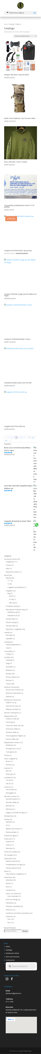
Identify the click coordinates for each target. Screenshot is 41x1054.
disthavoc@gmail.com (13, 993)
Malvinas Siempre (12, 709)
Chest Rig (9, 722)
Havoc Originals (9, 759)
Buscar (25, 931)
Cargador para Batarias (15, 587)
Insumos (7, 768)
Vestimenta (8, 877)
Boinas (8, 883)
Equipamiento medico (12, 742)
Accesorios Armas (10, 559)
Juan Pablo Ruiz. (25, 1051)
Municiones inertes (12, 572)
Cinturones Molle (12, 729)
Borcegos (9, 635)
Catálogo (11, 24)
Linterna (7, 787)
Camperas (9, 890)
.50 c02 (8, 780)
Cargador (9, 591)
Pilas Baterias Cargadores (15, 874)
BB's (7, 771)
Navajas (9, 674)
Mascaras (9, 848)
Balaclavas (9, 880)
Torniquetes (10, 752)
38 (33, 437)
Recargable (10, 793)
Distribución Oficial (10, 700)
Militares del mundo (13, 829)
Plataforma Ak (12, 612)
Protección (8, 839)
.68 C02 (8, 783)
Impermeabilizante (12, 645)
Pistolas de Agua (10, 835)
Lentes (8, 845)
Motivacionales (11, 832)
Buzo (8, 887)
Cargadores (10, 562)
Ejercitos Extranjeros (11, 713)
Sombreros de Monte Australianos (18, 913)
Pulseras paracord (12, 868)
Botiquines (9, 745)
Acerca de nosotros (13, 957)
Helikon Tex (10, 702)
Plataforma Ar (12, 615)
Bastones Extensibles (13, 693)
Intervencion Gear (12, 706)
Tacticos (9, 684)
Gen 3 (9, 922)
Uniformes (9, 916)
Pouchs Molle (10, 739)
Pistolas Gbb (10, 619)
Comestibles (8, 651)
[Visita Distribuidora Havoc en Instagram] (7, 979)
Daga (8, 663)
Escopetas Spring (12, 606)
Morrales (9, 806)
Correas (8, 565)
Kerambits (9, 667)
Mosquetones (9, 816)
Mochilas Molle (11, 802)
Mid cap (12, 603)
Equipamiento (9, 716)
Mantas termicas (12, 861)
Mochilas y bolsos (10, 796)
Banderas (9, 822)
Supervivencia (9, 858)
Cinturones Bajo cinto (13, 725)
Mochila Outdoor (12, 799)
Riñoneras (9, 809)
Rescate (8, 680)
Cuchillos (7, 657)
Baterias (9, 578)
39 (6, 441)
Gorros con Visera (12, 893)
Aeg (8, 593)
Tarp (7, 648)
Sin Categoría (9, 855)
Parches (7, 819)
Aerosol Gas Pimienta (13, 690)
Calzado (7, 632)
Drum (11, 596)
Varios (6, 871)
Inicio (6, 24)
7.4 (8, 584)
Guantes (9, 841)
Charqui (8, 654)
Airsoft (6, 575)
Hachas (6, 755)
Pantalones (10, 903)
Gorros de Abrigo (12, 899)
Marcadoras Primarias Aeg (15, 609)
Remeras (9, 765)
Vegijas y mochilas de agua (15, 812)
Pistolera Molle (11, 732)
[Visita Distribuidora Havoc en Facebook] (12, 979)
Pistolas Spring (11, 622)
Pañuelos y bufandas (13, 906)
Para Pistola (10, 789)
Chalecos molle (11, 719)
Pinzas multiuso (11, 677)
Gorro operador (13, 896)
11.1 (8, 581)
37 (30, 437)
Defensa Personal (10, 687)
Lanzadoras (8, 777)
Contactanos (10, 960)
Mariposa (9, 670)
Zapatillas (9, 638)
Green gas (9, 774)
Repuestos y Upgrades (14, 629)
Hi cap (11, 599)
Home (8, 946)
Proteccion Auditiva (11, 852)
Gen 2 (9, 919)
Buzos (8, 761)
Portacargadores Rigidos (14, 736)
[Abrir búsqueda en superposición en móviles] (21, 966)
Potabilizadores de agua (14, 864)
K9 (7, 825)
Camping (7, 642)
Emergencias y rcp (12, 748)
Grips (7, 568)
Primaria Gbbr (11, 626)
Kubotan (9, 696)
